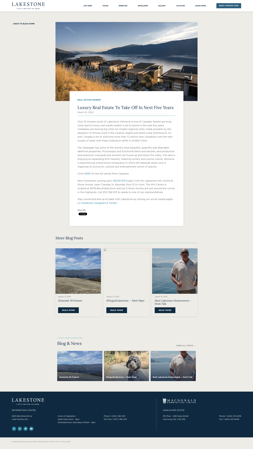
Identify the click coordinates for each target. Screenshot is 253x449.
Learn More (200, 6)
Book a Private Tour (229, 5)
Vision (105, 6)
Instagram (100, 203)
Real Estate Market (89, 99)
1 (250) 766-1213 (118, 416)
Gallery (162, 6)
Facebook (87, 203)
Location (180, 6)
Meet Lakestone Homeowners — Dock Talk (173, 302)
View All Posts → (186, 345)
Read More (68, 310)
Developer (143, 6)
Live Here (87, 6)
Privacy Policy (55, 442)
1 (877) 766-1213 (120, 419)
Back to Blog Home (24, 23)
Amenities (122, 6)
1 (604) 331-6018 (233, 416)
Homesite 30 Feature (70, 300)
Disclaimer (66, 442)
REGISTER (119, 180)
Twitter (113, 203)
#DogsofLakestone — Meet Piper (125, 300)
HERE (87, 173)
